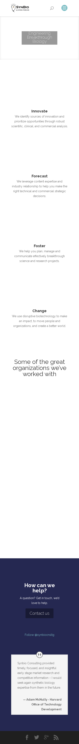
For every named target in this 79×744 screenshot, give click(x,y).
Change (39, 311)
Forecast (40, 176)
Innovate (39, 111)
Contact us (39, 613)
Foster (39, 246)
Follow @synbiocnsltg (39, 634)
